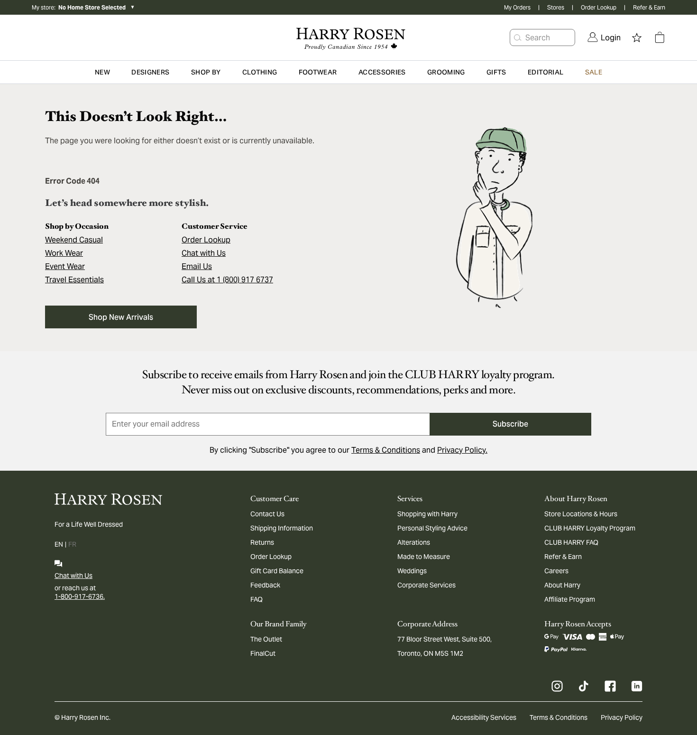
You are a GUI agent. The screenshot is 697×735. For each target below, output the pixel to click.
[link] (604, 37)
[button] (517, 37)
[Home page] (348, 37)
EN (59, 544)
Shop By (205, 72)
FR (72, 544)
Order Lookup (598, 7)
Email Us (197, 266)
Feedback (265, 585)
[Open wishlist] (636, 37)
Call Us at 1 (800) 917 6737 (227, 280)
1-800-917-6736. (80, 596)
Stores (555, 7)
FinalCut (262, 653)
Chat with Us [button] (204, 253)
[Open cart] (659, 37)
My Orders (517, 7)
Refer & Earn (649, 7)
